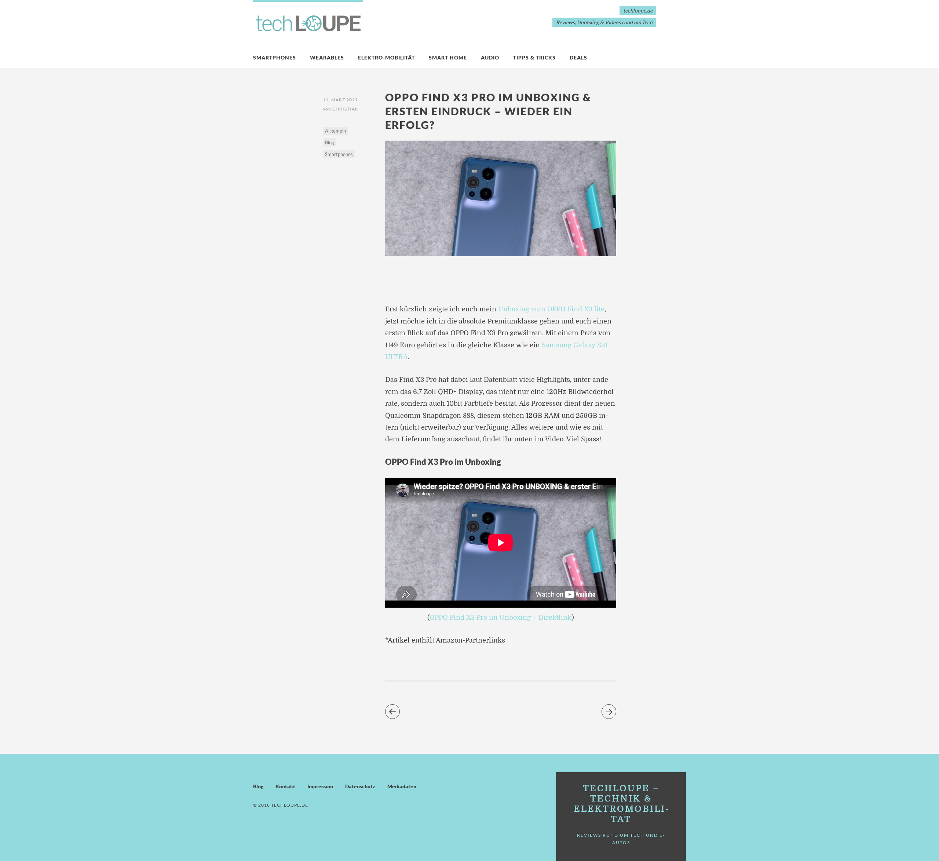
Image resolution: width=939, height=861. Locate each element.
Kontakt (285, 786)
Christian (345, 109)
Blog (329, 142)
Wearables (327, 57)
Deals (578, 57)
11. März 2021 (340, 99)
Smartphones (274, 57)
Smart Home (448, 57)
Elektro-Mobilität (386, 57)
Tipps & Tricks (534, 57)
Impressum (320, 786)
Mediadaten (401, 786)
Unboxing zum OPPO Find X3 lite (551, 309)
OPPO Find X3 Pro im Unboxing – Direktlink (500, 617)
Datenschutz (360, 786)
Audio (490, 57)
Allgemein (335, 131)
